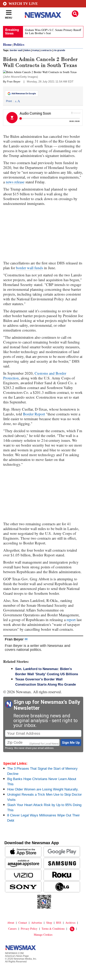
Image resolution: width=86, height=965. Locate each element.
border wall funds (29, 267)
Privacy (9, 748)
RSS (58, 922)
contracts (46, 50)
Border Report (34, 413)
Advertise (36, 922)
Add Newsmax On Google (24, 93)
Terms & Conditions (53, 928)
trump (35, 50)
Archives (70, 922)
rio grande (59, 50)
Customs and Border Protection (34, 375)
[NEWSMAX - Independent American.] (43, 15)
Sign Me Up (71, 743)
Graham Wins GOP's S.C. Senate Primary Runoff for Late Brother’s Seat (53, 31)
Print (9, 101)
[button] (75, 13)
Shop (49, 922)
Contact (22, 922)
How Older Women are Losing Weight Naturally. (43, 789)
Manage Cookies (43, 934)
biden (27, 50)
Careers (12, 928)
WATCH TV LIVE (23, 4)
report (71, 619)
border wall (16, 50)
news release (15, 181)
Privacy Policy (29, 928)
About (10, 922)
